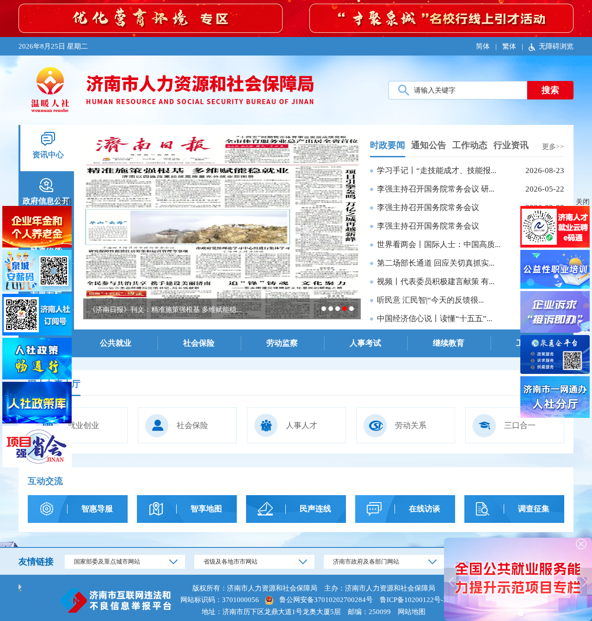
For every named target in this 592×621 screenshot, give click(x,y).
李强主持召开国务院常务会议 (428, 207)
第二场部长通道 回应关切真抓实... (435, 263)
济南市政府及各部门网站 (366, 561)
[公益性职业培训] (555, 270)
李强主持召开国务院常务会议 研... (435, 189)
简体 (483, 46)
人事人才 (301, 425)
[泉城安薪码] (37, 272)
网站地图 (412, 611)
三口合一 (520, 425)
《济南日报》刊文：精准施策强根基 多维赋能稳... (165, 309)
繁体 (509, 46)
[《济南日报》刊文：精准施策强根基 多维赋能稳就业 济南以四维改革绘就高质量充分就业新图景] (222, 226)
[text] (457, 90)
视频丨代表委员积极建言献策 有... (435, 281)
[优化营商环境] (150, 17)
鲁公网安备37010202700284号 (326, 599)
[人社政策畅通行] (37, 360)
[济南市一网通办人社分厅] (555, 398)
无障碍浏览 (556, 46)
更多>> (553, 146)
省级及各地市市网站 (231, 561)
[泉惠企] (555, 355)
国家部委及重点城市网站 (107, 561)
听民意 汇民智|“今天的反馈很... (430, 300)
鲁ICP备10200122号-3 (413, 599)
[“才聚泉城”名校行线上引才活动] (441, 17)
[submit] (550, 90)
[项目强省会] (37, 448)
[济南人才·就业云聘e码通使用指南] (555, 228)
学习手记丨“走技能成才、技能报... (436, 170)
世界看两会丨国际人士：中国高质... (438, 244)
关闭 (583, 201)
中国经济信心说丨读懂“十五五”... (434, 318)
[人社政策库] (37, 404)
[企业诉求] (555, 313)
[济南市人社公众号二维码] (37, 316)
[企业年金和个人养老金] (37, 228)
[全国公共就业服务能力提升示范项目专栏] (518, 579)
